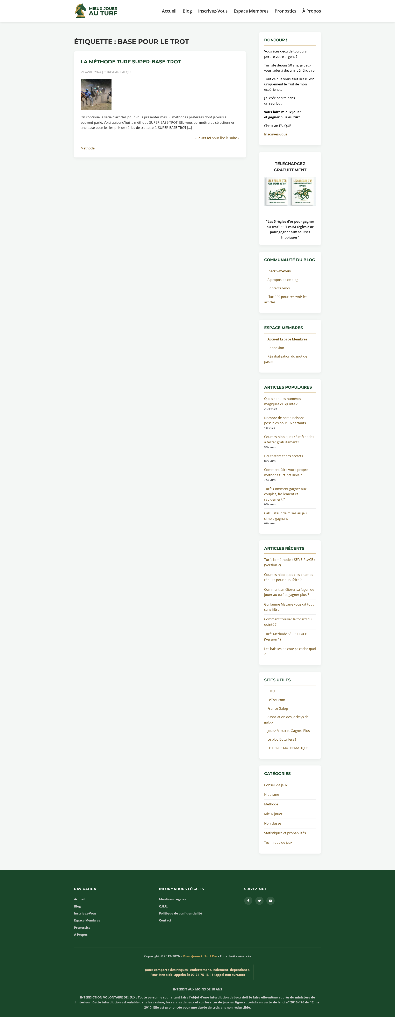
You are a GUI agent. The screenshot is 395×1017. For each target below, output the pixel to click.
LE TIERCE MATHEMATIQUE (288, 748)
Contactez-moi (278, 288)
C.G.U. (163, 906)
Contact (165, 920)
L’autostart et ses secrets (283, 456)
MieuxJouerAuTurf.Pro (199, 956)
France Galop (277, 708)
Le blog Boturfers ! (281, 739)
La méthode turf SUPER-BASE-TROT (131, 62)
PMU (271, 691)
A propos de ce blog (282, 279)
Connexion (275, 348)
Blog (187, 11)
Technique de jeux (278, 842)
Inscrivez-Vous (213, 11)
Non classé (272, 823)
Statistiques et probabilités (285, 833)
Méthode (88, 148)
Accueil (169, 11)
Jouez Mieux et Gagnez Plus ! (289, 730)
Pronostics (285, 11)
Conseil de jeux (275, 785)
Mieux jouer (273, 814)
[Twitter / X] (259, 901)
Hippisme (271, 794)
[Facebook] (248, 901)
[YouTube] (270, 901)
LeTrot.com (276, 700)
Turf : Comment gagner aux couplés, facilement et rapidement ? (285, 494)
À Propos (311, 11)
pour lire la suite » (216, 138)
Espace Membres (251, 11)
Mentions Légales (172, 899)
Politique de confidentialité (180, 913)
